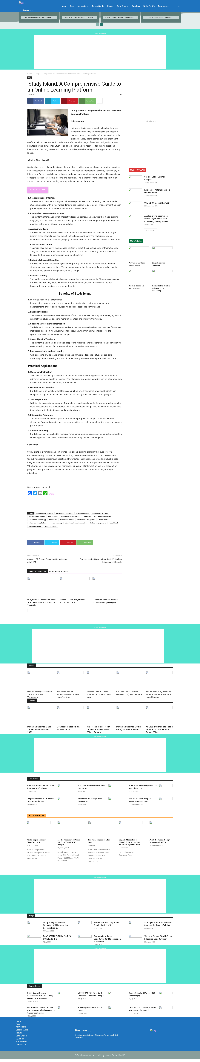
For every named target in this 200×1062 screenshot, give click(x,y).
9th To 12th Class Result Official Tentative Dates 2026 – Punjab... (98, 729)
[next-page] (101, 24)
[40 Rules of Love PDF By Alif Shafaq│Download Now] (166, 802)
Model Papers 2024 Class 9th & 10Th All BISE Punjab (69, 842)
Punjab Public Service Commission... (120, 17)
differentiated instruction (70, 516)
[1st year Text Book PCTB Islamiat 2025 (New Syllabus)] (64, 802)
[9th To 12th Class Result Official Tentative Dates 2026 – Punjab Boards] (100, 715)
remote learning (56, 523)
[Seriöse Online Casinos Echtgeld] (135, 180)
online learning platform (38, 523)
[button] (178, 6)
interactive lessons (67, 520)
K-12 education (103, 520)
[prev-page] (97, 24)
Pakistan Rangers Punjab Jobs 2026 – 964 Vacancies (39, 694)
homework (53, 520)
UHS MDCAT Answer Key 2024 (157, 203)
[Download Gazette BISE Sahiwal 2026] (70, 715)
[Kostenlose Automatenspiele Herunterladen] (135, 193)
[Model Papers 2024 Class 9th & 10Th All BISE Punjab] (69, 829)
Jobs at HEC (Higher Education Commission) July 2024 (47, 560)
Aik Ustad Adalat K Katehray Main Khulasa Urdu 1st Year (68, 694)
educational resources (102, 516)
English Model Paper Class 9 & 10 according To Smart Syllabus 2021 (129, 842)
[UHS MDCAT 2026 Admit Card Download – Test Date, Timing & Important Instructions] (115, 996)
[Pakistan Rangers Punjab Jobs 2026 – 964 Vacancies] (40, 680)
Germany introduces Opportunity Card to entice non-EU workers (107, 939)
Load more (150, 230)
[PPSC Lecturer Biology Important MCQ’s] (161, 829)
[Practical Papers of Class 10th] (100, 829)
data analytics (53, 516)
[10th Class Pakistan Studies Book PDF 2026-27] (115, 789)
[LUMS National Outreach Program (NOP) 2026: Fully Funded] (166, 1011)
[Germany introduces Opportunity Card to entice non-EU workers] (85, 939)
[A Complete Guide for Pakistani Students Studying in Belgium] (107, 587)
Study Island (113, 523)
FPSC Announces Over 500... (161, 17)
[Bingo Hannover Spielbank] (162, 254)
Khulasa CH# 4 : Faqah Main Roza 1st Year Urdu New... (99, 694)
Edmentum (87, 516)
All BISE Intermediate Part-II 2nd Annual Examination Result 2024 (159, 729)
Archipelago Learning (64, 513)
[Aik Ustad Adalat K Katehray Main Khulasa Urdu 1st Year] (70, 680)
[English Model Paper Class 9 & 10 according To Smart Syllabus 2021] (131, 829)
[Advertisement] (100, 52)
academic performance (44, 513)
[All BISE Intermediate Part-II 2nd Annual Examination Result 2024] (159, 715)
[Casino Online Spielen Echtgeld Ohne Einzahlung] (162, 277)
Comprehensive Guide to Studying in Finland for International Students (100, 560)
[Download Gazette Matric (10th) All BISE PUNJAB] (129, 715)
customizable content (37, 516)
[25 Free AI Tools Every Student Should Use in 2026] (75, 587)
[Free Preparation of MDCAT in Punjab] (115, 1011)
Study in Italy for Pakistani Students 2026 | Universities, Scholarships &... (55, 925)
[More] (100, 101)
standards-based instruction (76, 523)
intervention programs (86, 520)
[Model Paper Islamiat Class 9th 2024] (38, 829)
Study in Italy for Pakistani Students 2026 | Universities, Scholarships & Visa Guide (41, 602)
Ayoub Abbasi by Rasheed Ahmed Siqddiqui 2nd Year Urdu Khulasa (159, 694)
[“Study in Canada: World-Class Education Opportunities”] (135, 939)
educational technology (37, 520)
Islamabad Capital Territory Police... (80, 17)
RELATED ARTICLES (37, 571)
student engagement (98, 523)
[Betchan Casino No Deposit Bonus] (139, 277)
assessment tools (82, 513)
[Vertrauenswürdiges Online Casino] (139, 254)
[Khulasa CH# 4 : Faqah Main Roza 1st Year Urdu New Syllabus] (100, 680)
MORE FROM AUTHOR (58, 571)
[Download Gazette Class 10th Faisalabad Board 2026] (40, 715)
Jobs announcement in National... (39, 17)
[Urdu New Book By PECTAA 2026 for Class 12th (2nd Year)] (64, 789)
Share (51, 493)
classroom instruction (100, 513)
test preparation (51, 526)
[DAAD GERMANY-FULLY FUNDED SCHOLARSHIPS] (34, 939)
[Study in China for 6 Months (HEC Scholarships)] (166, 996)
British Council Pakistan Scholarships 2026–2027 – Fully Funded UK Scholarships (40, 995)
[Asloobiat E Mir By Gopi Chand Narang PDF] (115, 802)
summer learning (35, 526)
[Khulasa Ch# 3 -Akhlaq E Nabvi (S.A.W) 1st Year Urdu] (129, 680)
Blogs (37, 74)
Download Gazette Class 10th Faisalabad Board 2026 (39, 729)
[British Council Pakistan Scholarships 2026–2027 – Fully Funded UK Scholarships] (64, 996)
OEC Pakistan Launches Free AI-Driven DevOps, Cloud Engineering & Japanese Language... (41, 1010)
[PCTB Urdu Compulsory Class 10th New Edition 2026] (166, 789)
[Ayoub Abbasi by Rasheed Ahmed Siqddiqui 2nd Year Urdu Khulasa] (159, 680)
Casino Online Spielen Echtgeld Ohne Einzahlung (161, 288)
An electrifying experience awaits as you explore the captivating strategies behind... (158, 218)
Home (29, 74)
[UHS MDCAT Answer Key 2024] (135, 206)
